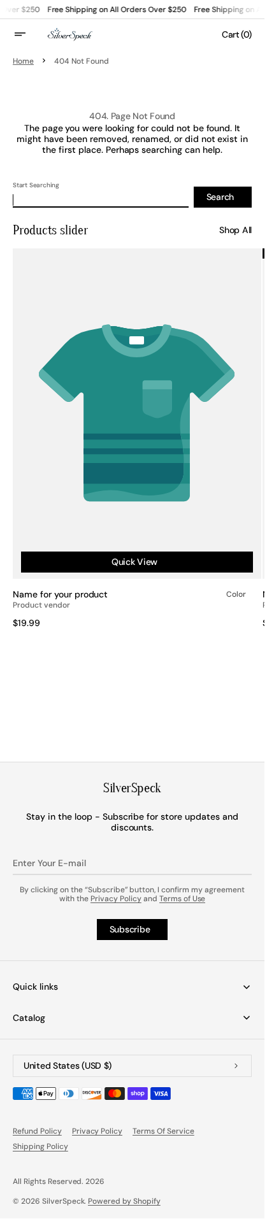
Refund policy (37, 1131)
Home (23, 61)
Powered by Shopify (124, 1201)
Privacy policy (97, 1131)
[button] (28, 34)
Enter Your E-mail (49, 863)
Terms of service (163, 1131)
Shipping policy (40, 1146)
